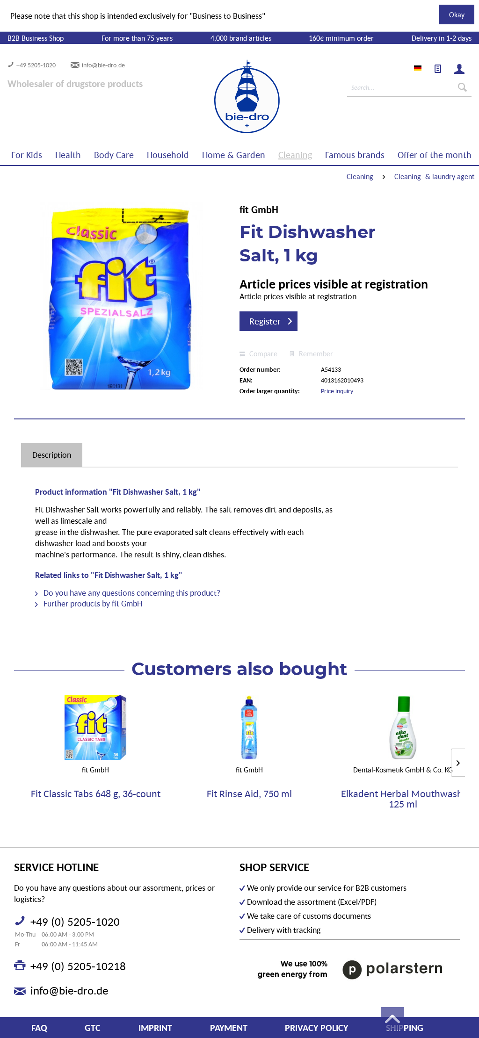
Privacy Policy (316, 1028)
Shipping (404, 1028)
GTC (93, 1028)
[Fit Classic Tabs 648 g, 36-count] (96, 727)
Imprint (155, 1028)
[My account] (459, 68)
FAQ (39, 1028)
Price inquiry (337, 391)
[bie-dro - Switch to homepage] (218, 96)
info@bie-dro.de (103, 65)
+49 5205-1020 (36, 65)
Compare (262, 353)
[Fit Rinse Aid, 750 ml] (250, 727)
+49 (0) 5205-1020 (75, 921)
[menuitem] (437, 68)
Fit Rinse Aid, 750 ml (249, 794)
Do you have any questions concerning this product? (131, 592)
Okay (456, 14)
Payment (228, 1028)
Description (51, 454)
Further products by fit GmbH (92, 603)
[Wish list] (437, 68)
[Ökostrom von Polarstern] (350, 969)
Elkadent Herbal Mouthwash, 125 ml (403, 799)
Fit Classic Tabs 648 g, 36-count (95, 794)
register (265, 321)
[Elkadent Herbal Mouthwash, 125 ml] (403, 727)
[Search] (462, 87)
